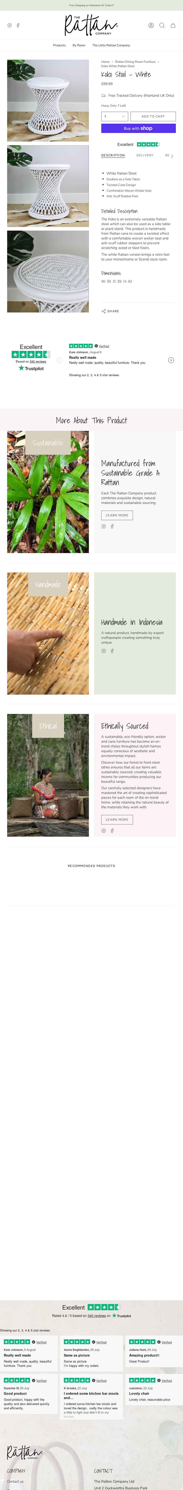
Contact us (15, 1481)
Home (105, 62)
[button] (162, 25)
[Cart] (173, 25)
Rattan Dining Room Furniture (135, 62)
